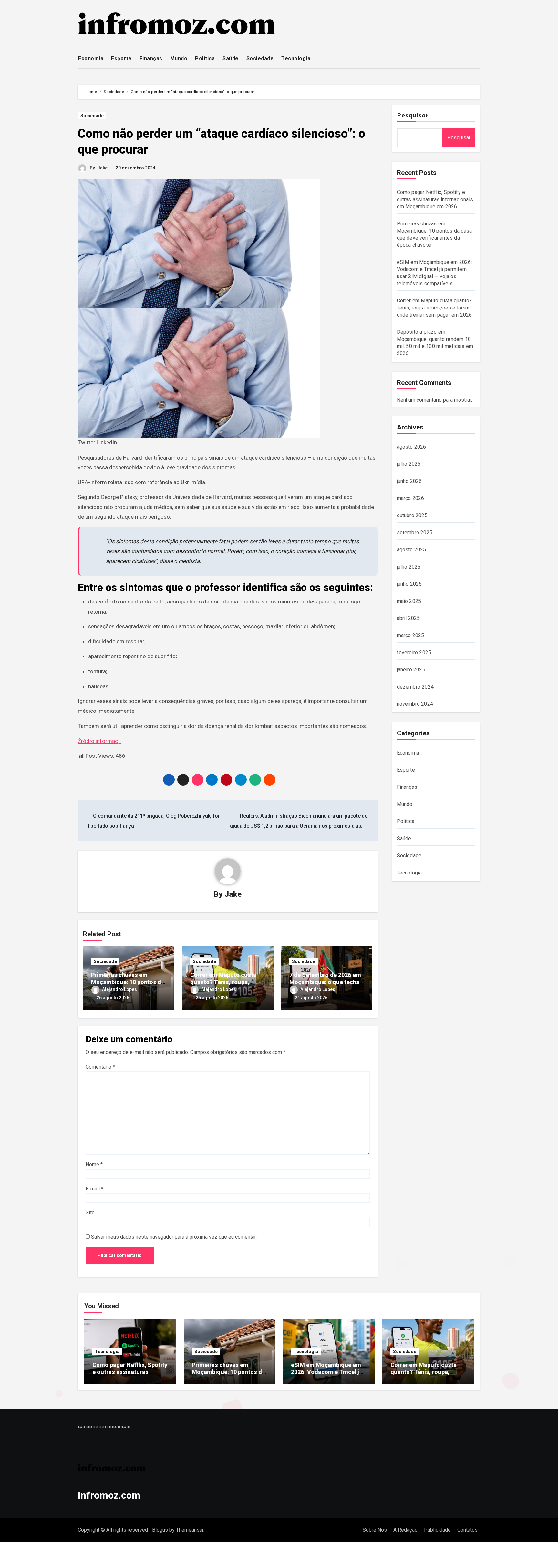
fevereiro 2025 (414, 652)
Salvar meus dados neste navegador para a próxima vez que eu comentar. (174, 1237)
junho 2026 (409, 481)
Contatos (467, 1530)
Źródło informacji (99, 741)
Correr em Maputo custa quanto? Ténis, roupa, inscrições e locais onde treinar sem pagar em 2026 (434, 308)
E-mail (94, 1189)
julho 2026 (409, 464)
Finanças (151, 58)
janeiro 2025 (411, 670)
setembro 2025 (415, 532)
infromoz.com (109, 1495)
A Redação (405, 1530)
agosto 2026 (411, 447)
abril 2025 (408, 618)
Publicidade (437, 1530)
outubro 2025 (412, 515)
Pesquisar (413, 116)
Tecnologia (295, 58)
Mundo (179, 58)
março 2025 (410, 635)
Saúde (230, 58)
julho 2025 (409, 567)
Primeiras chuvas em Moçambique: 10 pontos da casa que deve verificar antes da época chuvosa (228, 1375)
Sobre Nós (375, 1530)
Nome (94, 1164)
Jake (102, 167)
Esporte (121, 58)
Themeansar (189, 1530)
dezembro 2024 (415, 687)
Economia (90, 58)
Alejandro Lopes (119, 989)
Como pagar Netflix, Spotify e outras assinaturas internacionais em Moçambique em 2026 (435, 199)
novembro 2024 (415, 704)
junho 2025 (409, 584)
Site (90, 1213)
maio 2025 (409, 601)
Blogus (160, 1530)
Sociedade (260, 58)
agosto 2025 (411, 550)
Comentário (100, 1067)
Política (205, 58)
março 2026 (410, 498)
